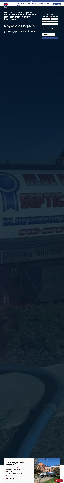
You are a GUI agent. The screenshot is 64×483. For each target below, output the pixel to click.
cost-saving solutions (13, 32)
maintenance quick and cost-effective (23, 24)
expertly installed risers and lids (17, 22)
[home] (5, 5)
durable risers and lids (20, 21)
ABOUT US (28, 3)
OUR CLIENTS (40, 3)
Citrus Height (11, 14)
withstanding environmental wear (29, 26)
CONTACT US (19, 5)
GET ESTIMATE (57, 4)
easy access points (29, 22)
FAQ (45, 3)
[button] (23, 4)
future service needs (19, 27)
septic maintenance (7, 31)
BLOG (48, 3)
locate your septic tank (26, 25)
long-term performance (18, 26)
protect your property (22, 31)
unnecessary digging (10, 21)
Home (18, 3)
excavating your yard (17, 25)
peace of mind (33, 30)
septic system (26, 28)
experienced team (34, 28)
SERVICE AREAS (34, 3)
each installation (10, 30)
